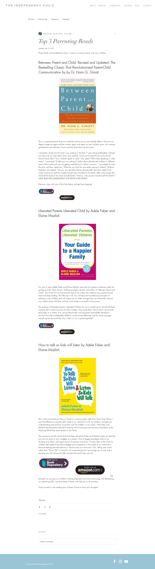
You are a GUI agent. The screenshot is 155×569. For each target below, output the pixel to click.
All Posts (31, 19)
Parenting (66, 19)
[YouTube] (126, 561)
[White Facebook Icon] (114, 561)
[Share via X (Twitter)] (45, 507)
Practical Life (42, 19)
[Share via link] (50, 507)
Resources (54, 19)
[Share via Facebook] (39, 507)
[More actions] (115, 33)
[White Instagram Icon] (120, 561)
